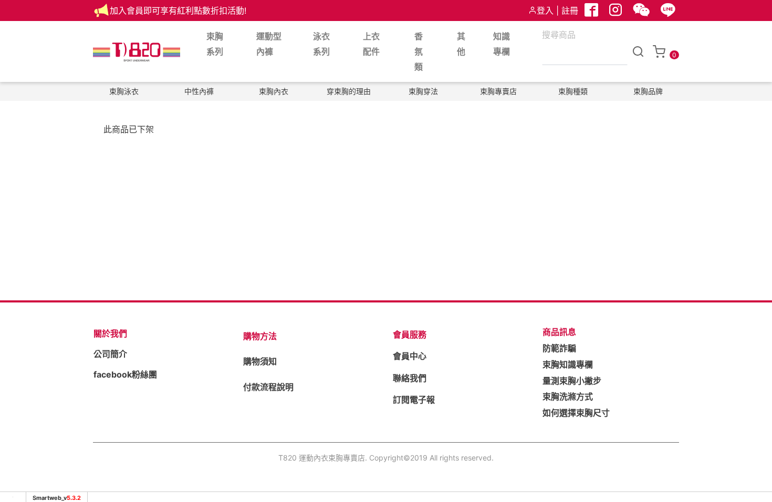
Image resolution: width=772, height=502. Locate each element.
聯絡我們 (409, 378)
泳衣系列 (321, 44)
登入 (545, 10)
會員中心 (409, 356)
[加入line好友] (669, 12)
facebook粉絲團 (125, 374)
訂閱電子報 (414, 399)
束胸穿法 (423, 91)
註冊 (569, 10)
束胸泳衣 (124, 91)
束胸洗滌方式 (568, 396)
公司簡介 (110, 354)
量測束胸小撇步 (572, 380)
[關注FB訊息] (592, 12)
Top (744, 206)
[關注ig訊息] (617, 12)
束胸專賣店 (498, 91)
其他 (461, 44)
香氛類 (418, 51)
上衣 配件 (371, 44)
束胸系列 (214, 44)
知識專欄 (501, 44)
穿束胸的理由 (349, 91)
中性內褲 (199, 91)
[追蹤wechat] (642, 12)
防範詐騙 (559, 348)
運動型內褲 (268, 44)
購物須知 (260, 361)
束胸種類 (573, 91)
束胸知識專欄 (568, 364)
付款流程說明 (268, 387)
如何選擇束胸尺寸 (576, 412)
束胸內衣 (273, 91)
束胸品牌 (648, 91)
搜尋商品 (559, 34)
